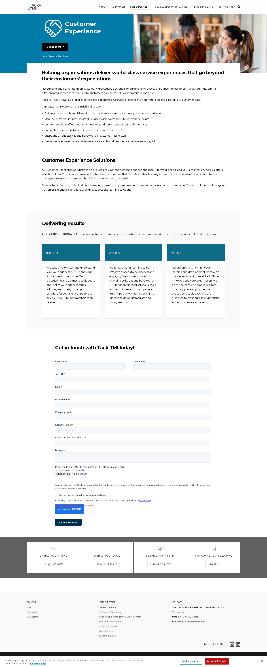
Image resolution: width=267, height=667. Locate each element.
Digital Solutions (107, 636)
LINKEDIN (214, 564)
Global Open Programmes (171, 7)
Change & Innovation (109, 626)
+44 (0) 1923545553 (190, 616)
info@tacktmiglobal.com (190, 621)
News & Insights (203, 7)
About (103, 7)
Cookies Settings (191, 661)
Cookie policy (38, 663)
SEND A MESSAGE (106, 564)
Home (44, 56)
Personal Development (111, 621)
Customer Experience (110, 612)
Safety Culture (106, 631)
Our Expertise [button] (139, 7)
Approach (118, 7)
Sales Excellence (107, 607)
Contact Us (225, 7)
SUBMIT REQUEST (160, 564)
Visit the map (178, 612)
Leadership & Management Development (120, 616)
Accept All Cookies (217, 661)
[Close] (262, 661)
